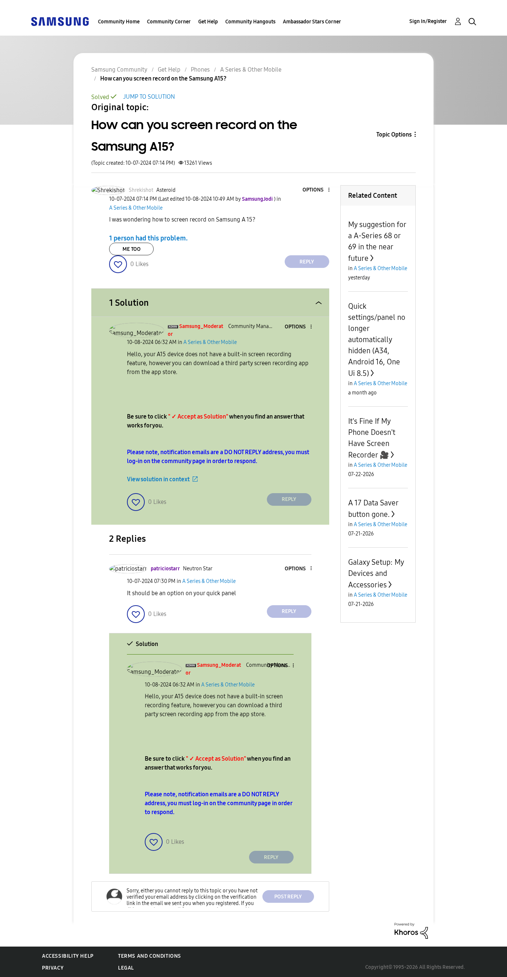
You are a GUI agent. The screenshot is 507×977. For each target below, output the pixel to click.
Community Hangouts (250, 22)
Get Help (208, 22)
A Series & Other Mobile (250, 69)
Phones (200, 69)
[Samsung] (60, 20)
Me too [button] (131, 249)
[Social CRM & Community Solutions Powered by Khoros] (411, 930)
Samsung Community (119, 69)
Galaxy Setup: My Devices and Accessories (376, 573)
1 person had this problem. (148, 238)
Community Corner (169, 22)
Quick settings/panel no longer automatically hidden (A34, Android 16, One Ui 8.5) (376, 340)
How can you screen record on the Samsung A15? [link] (163, 78)
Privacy (52, 968)
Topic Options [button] (394, 134)
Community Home (119, 22)
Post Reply (288, 897)
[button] (316, 190)
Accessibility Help (68, 956)
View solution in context (158, 479)
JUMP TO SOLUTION (149, 96)
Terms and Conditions (149, 956)
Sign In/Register (428, 21)
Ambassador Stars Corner (312, 22)
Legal (126, 968)
